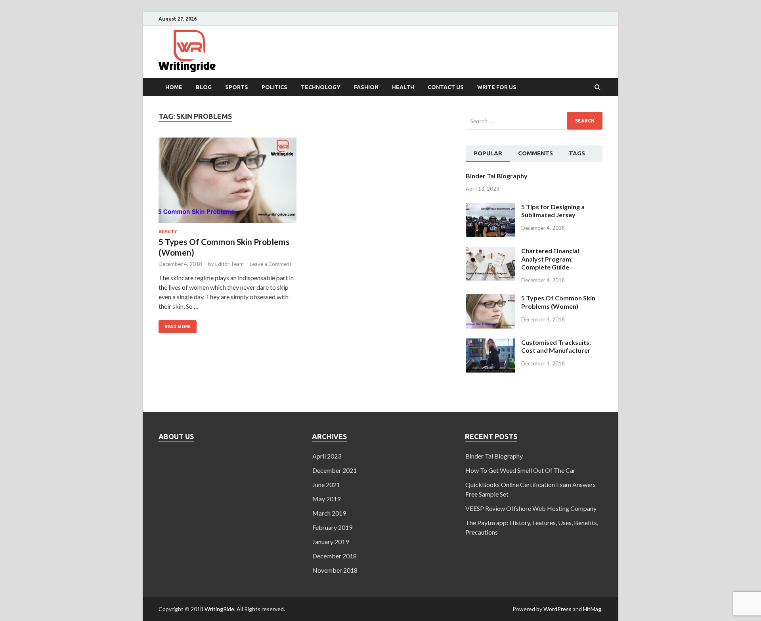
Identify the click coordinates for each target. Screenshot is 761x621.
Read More (175, 324)
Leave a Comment (270, 264)
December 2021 (334, 470)
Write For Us (496, 87)
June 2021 (326, 484)
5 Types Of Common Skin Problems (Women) (558, 302)
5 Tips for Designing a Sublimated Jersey (553, 211)
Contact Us (446, 87)
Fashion (366, 87)
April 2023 (326, 456)
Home (173, 87)
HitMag (592, 609)
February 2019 (332, 527)
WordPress (557, 609)
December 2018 (334, 556)
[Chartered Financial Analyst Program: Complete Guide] (490, 251)
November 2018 (335, 570)
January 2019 (330, 541)
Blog (204, 87)
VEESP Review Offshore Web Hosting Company (531, 508)
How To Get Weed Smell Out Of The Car (520, 470)
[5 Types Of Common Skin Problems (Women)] (227, 183)
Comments (535, 153)
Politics (274, 87)
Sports (236, 87)
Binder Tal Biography (497, 176)
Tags (577, 153)
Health (403, 87)
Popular (488, 153)
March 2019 (329, 513)
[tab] (488, 153)
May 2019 (326, 499)
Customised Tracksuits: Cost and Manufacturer (556, 346)
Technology (320, 87)
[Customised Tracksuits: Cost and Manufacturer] (490, 343)
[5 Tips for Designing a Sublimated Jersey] (490, 207)
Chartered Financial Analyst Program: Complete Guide (550, 259)
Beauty (168, 231)
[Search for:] (534, 121)
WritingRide (219, 609)
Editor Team (229, 264)
